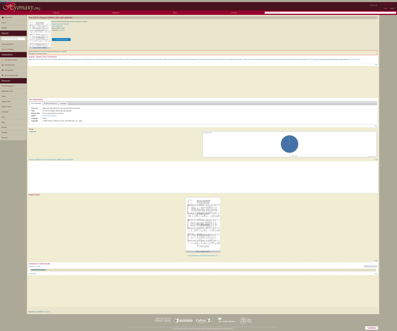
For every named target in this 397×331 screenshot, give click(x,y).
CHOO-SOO (32, 131)
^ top (375, 64)
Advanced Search (7, 44)
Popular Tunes (6, 106)
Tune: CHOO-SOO (57, 26)
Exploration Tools (7, 91)
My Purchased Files (11, 75)
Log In (4, 22)
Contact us (47, 311)
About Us (5, 137)
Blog (3, 122)
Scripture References (50, 103)
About (174, 328)
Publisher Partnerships (212, 328)
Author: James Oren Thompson (60, 24)
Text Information (36, 103)
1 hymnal (62, 30)
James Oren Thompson (49, 116)
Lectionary (5, 112)
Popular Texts (6, 101)
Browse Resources (8, 86)
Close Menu (9, 17)
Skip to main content (5, 1)
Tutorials (4, 132)
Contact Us (192, 328)
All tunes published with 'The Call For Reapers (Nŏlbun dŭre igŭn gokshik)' (51, 159)
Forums (4, 127)
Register (392, 8)
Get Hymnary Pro (228, 328)
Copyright (180, 328)
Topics (4, 96)
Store (175, 13)
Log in (385, 8)
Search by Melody (7, 49)
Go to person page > (354, 59)
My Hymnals (9, 70)
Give (221, 328)
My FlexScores (10, 65)
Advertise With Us (201, 328)
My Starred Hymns (11, 60)
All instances (33, 273)
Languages (63, 103)
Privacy (186, 328)
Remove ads (373, 5)
